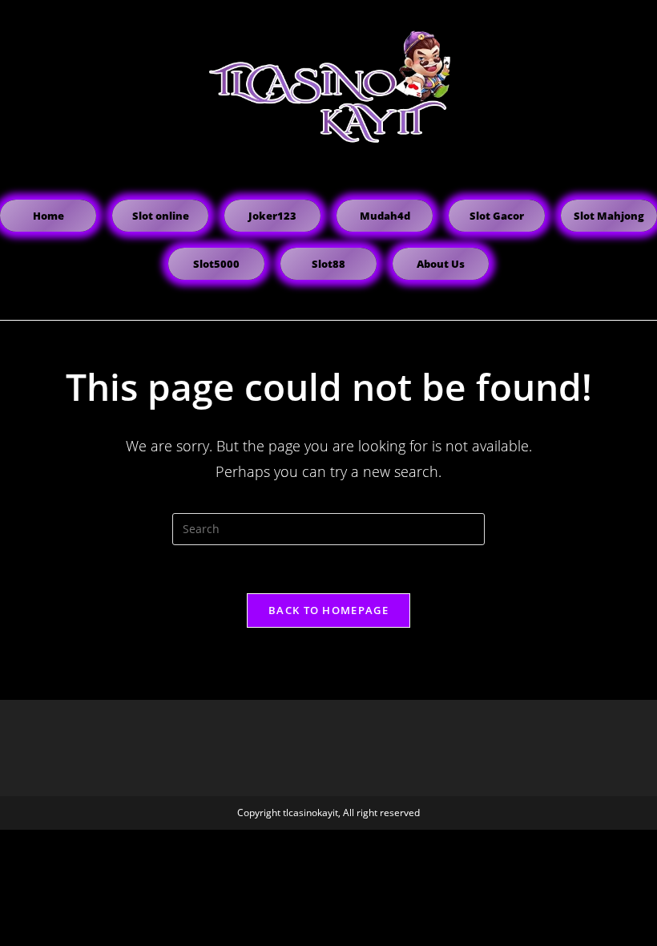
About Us (441, 264)
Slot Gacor (497, 215)
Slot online (160, 215)
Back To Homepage (328, 610)
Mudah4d (385, 215)
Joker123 (272, 215)
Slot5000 (216, 264)
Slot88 (328, 264)
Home (48, 215)
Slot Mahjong (609, 215)
